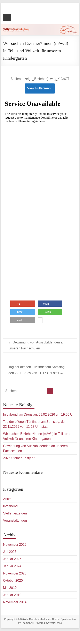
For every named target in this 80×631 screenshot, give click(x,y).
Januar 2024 (12, 566)
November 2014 (14, 602)
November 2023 (14, 573)
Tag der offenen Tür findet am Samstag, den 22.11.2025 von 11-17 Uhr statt (36, 370)
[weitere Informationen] (40, 321)
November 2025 (14, 544)
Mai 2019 (10, 587)
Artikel (7, 499)
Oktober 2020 (13, 580)
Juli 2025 (9, 552)
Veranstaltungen (15, 520)
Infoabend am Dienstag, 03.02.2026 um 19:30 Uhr (39, 414)
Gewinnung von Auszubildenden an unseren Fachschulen (36, 345)
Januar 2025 (12, 559)
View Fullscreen (39, 88)
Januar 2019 (12, 595)
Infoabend (10, 506)
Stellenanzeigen (15, 513)
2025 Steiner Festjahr (18, 458)
